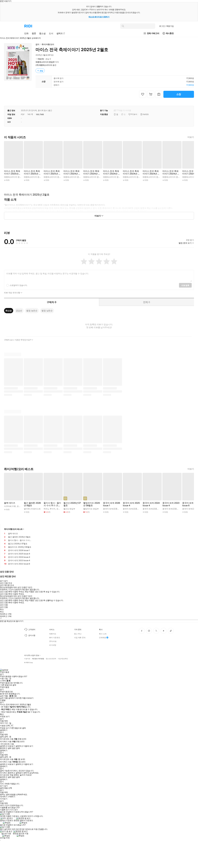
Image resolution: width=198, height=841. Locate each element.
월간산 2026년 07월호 (72, 504)
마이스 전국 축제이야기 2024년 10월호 (111, 172)
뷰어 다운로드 (54, 637)
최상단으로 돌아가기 (14, 621)
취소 (2, 609)
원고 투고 (77, 634)
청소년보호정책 (51, 659)
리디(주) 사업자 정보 (31, 655)
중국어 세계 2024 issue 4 (151, 504)
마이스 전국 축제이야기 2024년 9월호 (131, 172)
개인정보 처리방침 (38, 659)
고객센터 (31, 629)
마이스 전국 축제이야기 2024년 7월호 (170, 172)
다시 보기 (14, 810)
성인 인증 (4, 605)
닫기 (6, 786)
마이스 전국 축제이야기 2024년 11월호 (91, 172)
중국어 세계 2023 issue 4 (170, 504)
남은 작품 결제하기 (8, 698)
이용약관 (27, 659)
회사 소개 (102, 634)
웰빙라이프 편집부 (91, 509)
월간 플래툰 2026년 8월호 (32, 504)
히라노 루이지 (49, 509)
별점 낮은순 (47, 310)
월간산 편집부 (69, 509)
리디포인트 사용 (7, 744)
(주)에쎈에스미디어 (44, 65)
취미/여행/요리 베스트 (13, 529)
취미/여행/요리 (48, 44)
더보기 (190, 137)
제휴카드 (52, 634)
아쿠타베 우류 (10, 506)
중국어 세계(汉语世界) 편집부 (115, 509)
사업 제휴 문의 (80, 637)
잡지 (37, 44)
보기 (2, 786)
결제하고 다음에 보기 (24, 746)
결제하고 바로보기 (7, 746)
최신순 (8, 310)
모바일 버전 (5, 838)
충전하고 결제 (5, 748)
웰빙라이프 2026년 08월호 (91, 504)
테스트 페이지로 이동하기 (99, 17)
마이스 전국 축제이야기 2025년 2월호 (32, 172)
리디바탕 (52, 645)
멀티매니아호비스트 (32, 509)
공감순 (19, 310)
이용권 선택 (5, 725)
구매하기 (11, 797)
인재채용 (102, 637)
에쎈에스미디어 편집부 (45, 62)
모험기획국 (21, 506)
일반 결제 (16, 748)
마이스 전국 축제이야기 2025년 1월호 (52, 172)
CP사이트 (53, 641)
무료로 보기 (5, 728)
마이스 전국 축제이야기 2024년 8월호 (151, 172)
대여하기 (3, 797)
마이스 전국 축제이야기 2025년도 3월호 (12, 172)
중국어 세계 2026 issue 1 (111, 504)
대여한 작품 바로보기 (24, 698)
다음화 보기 (5, 810)
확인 (2, 714)
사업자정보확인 (63, 659)
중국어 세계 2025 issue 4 (131, 504)
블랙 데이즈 (9, 503)
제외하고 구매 (5, 614)
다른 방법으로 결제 (8, 685)
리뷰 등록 (185, 285)
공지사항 (31, 635)
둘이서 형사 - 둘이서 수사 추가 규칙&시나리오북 (52, 504)
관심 (41, 71)
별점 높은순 (31, 310)
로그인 (166, 26)
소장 (178, 94)
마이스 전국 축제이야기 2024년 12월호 (72, 172)
